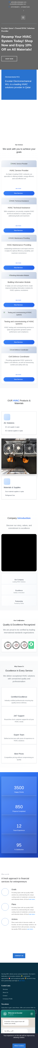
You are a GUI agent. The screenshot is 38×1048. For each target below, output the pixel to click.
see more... (32, 899)
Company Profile (7, 999)
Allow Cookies (19, 1046)
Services (5, 989)
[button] (23, 17)
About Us (5, 992)
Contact (5, 995)
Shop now (9, 59)
